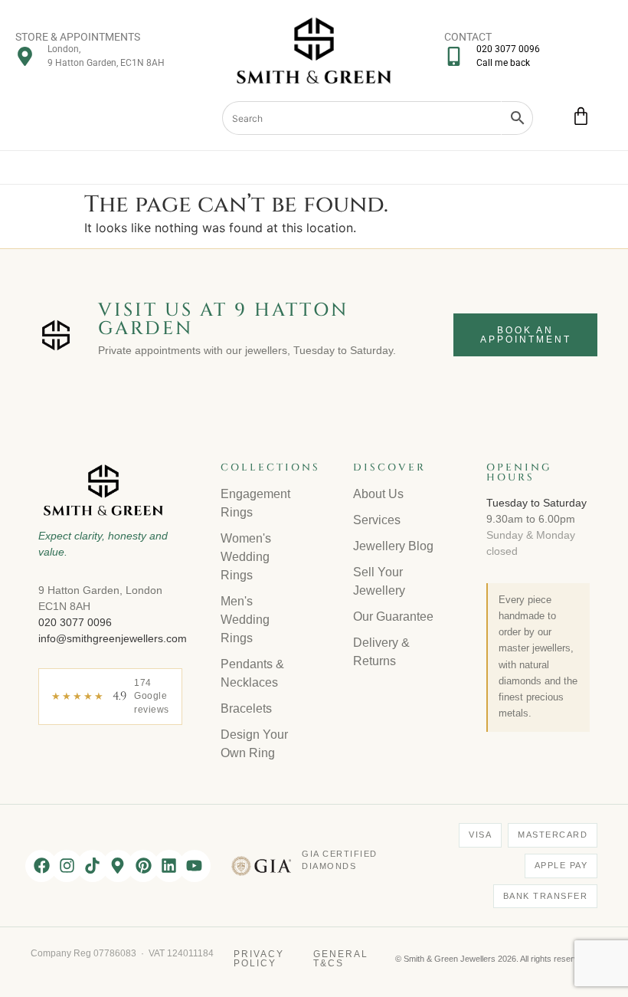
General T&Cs (340, 958)
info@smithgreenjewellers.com (112, 638)
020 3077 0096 (75, 622)
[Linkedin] (169, 866)
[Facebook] (41, 866)
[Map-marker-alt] (118, 866)
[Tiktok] (93, 866)
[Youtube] (194, 866)
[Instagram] (67, 866)
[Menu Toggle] (314, 167)
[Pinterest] (143, 866)
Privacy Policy (259, 958)
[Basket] (581, 116)
